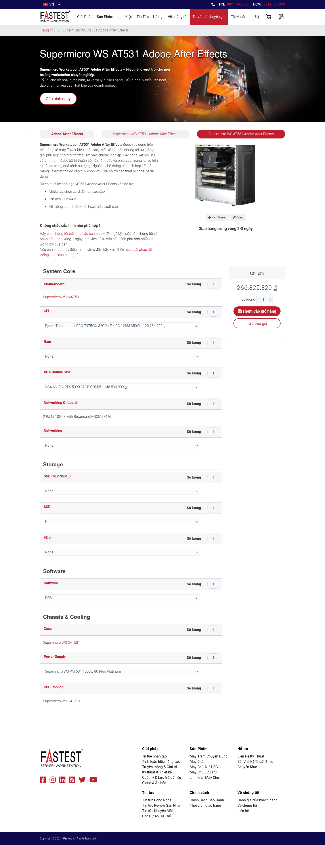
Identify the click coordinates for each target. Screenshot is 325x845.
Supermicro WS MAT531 (62, 297)
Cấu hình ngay (58, 98)
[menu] (113, 17)
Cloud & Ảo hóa (154, 783)
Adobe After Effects (67, 134)
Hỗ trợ (157, 17)
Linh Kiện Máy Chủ (204, 777)
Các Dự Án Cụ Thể (156, 816)
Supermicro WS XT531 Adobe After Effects (145, 134)
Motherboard (54, 284)
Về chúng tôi (177, 17)
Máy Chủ (197, 761)
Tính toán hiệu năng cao (161, 761)
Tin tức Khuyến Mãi (157, 811)
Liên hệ (243, 811)
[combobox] (240, 29)
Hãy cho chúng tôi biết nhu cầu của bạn (71, 234)
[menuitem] (85, 17)
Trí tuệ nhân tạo (154, 756)
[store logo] (56, 17)
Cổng (240, 217)
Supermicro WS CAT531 (61, 643)
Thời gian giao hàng (205, 805)
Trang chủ (47, 30)
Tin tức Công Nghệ (156, 800)
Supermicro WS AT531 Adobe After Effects (241, 134)
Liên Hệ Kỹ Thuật (250, 756)
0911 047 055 (238, 4)
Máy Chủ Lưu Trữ (203, 772)
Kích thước (218, 217)
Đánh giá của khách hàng (257, 800)
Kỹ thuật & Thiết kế (157, 772)
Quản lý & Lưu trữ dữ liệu (161, 777)
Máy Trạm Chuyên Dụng (209, 756)
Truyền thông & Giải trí (159, 767)
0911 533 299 (274, 4)
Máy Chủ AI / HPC (204, 767)
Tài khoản (238, 17)
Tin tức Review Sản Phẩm (162, 805)
